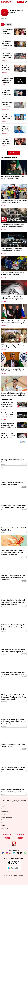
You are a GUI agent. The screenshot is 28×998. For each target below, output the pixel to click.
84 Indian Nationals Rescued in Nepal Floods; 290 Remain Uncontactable (12, 226)
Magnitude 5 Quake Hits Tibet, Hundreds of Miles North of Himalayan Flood (14, 298)
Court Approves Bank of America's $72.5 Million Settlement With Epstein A (13, 250)
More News (13, 153)
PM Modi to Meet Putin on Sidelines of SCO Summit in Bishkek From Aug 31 (13, 322)
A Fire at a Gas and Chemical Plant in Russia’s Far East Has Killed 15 (12, 274)
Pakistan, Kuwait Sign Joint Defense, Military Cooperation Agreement (12, 346)
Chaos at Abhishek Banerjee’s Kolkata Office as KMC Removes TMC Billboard (13, 394)
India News (4, 35)
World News (3, 181)
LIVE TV (21, 2)
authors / (6, 7)
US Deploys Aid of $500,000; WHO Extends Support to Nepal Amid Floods (14, 202)
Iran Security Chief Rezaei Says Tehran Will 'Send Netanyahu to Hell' (13, 177)
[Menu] (26, 2)
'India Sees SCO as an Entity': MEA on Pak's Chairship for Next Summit (12, 370)
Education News (5, 109)
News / (2, 7)
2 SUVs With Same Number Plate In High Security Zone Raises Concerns (7, 58)
